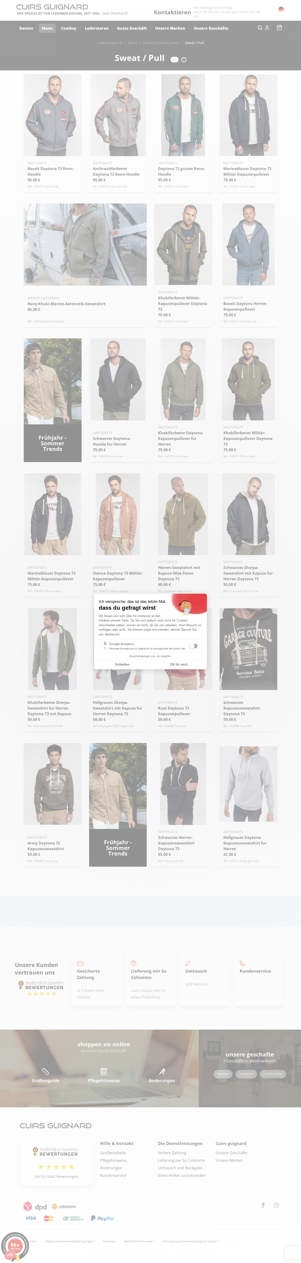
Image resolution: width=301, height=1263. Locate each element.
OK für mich (179, 664)
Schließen (122, 664)
